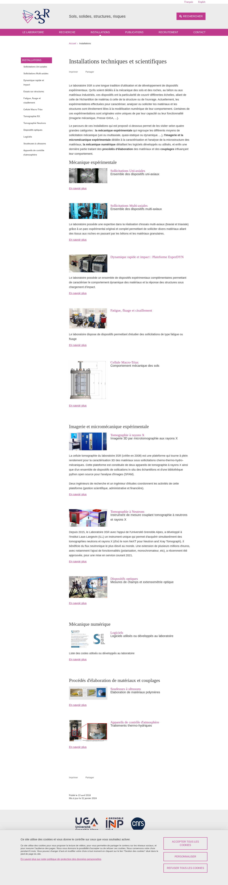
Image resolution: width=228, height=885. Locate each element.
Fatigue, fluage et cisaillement (32, 100)
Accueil (72, 43)
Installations (100, 32)
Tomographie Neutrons (34, 123)
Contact (199, 32)
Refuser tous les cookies (185, 868)
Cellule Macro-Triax (32, 109)
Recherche (67, 32)
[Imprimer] (82, 72)
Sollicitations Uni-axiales (35, 66)
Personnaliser (185, 856)
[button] (98, 71)
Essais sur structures (33, 91)
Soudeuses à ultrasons (34, 143)
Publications (134, 32)
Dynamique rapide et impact (33, 82)
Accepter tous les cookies (185, 843)
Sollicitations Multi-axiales (35, 73)
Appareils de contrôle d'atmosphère (33, 152)
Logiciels (27, 136)
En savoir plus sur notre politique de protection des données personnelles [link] (61, 859)
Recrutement (168, 32)
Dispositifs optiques (32, 130)
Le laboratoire (33, 32)
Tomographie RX (31, 116)
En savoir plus (78, 188)
